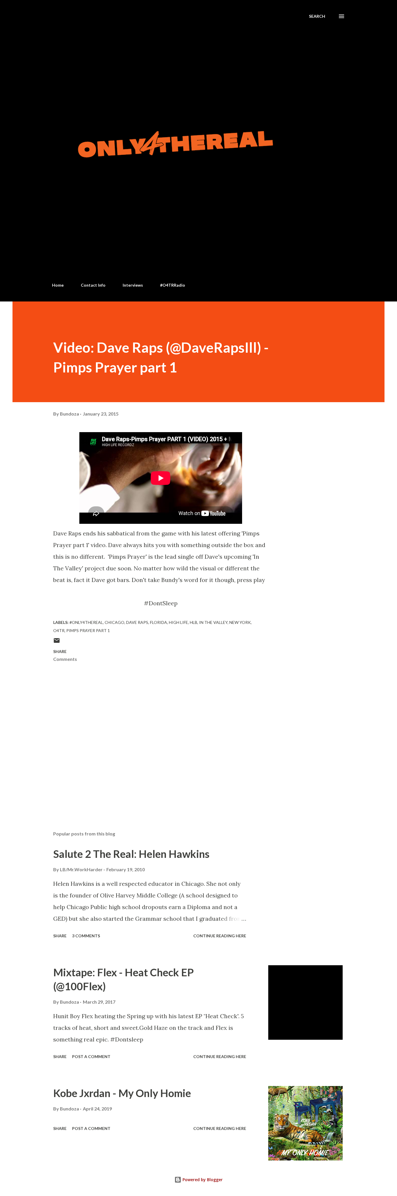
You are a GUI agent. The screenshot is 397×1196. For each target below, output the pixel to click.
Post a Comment (91, 1056)
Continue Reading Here (219, 935)
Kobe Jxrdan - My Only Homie (122, 1093)
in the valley (213, 622)
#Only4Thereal (86, 622)
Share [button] (60, 651)
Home (58, 285)
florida (158, 622)
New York (240, 622)
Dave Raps (137, 622)
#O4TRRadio (172, 285)
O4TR (59, 630)
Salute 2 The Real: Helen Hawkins (131, 853)
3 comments (86, 935)
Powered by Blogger (202, 1179)
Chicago (114, 622)
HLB (193, 622)
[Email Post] (56, 642)
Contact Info (93, 285)
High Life (178, 622)
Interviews (133, 285)
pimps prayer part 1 (88, 630)
